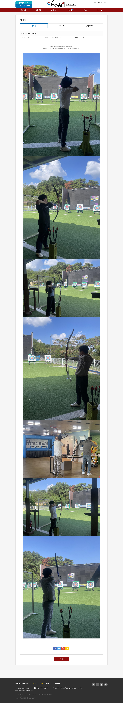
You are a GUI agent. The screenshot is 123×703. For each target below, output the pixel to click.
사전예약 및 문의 (23, 3)
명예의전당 (89, 26)
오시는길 (106, 2)
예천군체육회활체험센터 (22, 683)
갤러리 (34, 26)
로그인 (95, 2)
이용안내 (48, 683)
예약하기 (53, 10)
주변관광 (99, 10)
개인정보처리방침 (38, 683)
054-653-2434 (24, 6)
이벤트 (85, 10)
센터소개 (23, 10)
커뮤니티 (69, 10)
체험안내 (38, 10)
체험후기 (61, 26)
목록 (61, 659)
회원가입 (100, 2)
